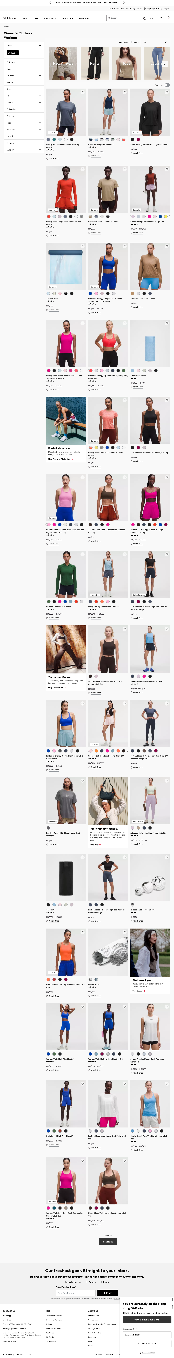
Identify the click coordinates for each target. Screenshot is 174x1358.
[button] (153, 9)
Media (90, 1341)
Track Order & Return (116, 9)
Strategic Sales (94, 1328)
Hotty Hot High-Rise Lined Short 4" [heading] (103, 606)
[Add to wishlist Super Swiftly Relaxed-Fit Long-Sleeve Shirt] (167, 92)
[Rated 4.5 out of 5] (92, 224)
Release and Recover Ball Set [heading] (142, 909)
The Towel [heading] (50, 909)
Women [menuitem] (26, 18)
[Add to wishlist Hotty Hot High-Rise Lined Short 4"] (125, 554)
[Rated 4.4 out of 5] (92, 147)
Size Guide (50, 1332)
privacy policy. (119, 1298)
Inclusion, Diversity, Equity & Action (102, 1324)
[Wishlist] (160, 19)
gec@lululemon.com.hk (17, 1328)
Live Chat (7, 1319)
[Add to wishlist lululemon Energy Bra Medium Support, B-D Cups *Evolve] (82, 703)
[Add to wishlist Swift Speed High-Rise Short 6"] (82, 1083)
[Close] (171, 1299)
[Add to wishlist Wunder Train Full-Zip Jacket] (82, 554)
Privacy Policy (8, 1354)
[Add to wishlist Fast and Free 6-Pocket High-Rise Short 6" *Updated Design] (167, 554)
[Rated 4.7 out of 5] (92, 987)
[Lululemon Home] (9, 18)
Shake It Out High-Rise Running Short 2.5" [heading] (106, 755)
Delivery (49, 1324)
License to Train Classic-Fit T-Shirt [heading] (103, 221)
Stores (139, 9)
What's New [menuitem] (67, 18)
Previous (50, 3)
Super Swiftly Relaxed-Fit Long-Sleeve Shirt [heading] (149, 144)
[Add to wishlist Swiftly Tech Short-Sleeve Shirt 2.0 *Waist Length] (125, 400)
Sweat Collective (94, 1332)
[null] (63, 63)
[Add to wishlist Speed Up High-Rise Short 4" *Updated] (167, 629)
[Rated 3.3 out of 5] (134, 224)
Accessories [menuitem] (50, 18)
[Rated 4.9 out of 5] (50, 1218)
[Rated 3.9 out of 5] (50, 150)
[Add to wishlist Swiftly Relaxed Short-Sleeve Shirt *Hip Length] (82, 92)
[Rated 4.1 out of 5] (92, 609)
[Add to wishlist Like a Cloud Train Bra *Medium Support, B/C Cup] (125, 1160)
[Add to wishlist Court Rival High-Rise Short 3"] (125, 92)
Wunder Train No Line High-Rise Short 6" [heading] (105, 1059)
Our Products (51, 1341)
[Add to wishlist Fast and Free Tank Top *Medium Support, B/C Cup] (82, 932)
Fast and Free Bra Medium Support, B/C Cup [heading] (149, 452)
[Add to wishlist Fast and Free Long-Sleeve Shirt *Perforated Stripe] (125, 1083)
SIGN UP (108, 1292)
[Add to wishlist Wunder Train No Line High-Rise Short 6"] (125, 1006)
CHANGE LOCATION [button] (147, 1343)
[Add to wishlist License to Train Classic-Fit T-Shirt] (125, 169)
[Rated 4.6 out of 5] (92, 458)
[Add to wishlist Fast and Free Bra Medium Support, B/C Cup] (167, 400)
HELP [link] (48, 1311)
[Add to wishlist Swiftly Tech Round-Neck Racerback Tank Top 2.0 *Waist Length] (82, 323)
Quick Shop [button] (54, 158)
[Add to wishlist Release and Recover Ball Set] (167, 857)
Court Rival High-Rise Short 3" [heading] (101, 144)
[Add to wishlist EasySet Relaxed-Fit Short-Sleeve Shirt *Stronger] (82, 780)
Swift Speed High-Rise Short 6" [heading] (59, 1135)
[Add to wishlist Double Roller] (125, 932)
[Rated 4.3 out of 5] (50, 301)
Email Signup (130, 9)
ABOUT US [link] (93, 1311)
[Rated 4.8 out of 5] (134, 535)
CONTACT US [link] (9, 1311)
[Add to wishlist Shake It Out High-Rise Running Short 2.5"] (125, 703)
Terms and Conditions (24, 1354)
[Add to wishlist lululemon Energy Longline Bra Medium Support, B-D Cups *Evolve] (125, 246)
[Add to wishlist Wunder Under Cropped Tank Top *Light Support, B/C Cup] (125, 629)
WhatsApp (7, 1315)
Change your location (131, 1328)
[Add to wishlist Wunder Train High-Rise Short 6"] (82, 1006)
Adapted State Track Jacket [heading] (142, 298)
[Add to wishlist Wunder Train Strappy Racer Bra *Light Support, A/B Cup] (167, 477)
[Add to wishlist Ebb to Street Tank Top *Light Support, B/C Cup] (167, 1083)
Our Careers (93, 1319)
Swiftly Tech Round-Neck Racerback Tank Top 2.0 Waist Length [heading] (64, 377)
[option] (48, 139)
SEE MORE (108, 1241)
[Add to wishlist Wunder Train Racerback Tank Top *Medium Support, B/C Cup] (82, 1160)
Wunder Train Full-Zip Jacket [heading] (58, 606)
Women (6, 26)
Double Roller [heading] (94, 984)
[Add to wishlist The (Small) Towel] (167, 323)
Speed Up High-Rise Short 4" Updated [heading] (146, 681)
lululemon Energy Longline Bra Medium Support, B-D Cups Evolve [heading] (105, 300)
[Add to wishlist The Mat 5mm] (82, 246)
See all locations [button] (148, 1352)
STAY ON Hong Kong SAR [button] (147, 1319)
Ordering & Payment (54, 1319)
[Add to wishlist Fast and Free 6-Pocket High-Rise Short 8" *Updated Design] (125, 857)
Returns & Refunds (53, 1328)
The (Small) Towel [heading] (138, 375)
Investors (92, 1337)
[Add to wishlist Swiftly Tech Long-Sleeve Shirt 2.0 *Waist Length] (82, 169)
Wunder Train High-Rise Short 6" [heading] (60, 1059)
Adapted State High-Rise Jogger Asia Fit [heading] (148, 832)
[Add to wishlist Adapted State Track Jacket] (167, 246)
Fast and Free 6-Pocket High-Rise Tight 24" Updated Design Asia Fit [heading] (149, 757)
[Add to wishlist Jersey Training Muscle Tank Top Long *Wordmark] (167, 1006)
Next (124, 3)
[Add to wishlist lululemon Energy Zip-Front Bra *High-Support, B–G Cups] (125, 323)
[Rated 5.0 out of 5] (50, 381)
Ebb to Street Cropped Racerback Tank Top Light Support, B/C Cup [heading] (65, 531)
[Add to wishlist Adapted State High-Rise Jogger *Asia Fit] (167, 780)
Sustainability (93, 1315)
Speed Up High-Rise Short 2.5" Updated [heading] (147, 221)
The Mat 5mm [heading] (52, 298)
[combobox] (121, 18)
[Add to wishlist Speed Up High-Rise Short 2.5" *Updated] (167, 169)
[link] (66, 112)
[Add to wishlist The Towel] (82, 857)
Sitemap (91, 1345)
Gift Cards (50, 1337)
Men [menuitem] (37, 18)
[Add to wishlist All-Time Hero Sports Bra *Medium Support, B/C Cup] (125, 477)
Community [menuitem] (84, 18)
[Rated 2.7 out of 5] (92, 381)
